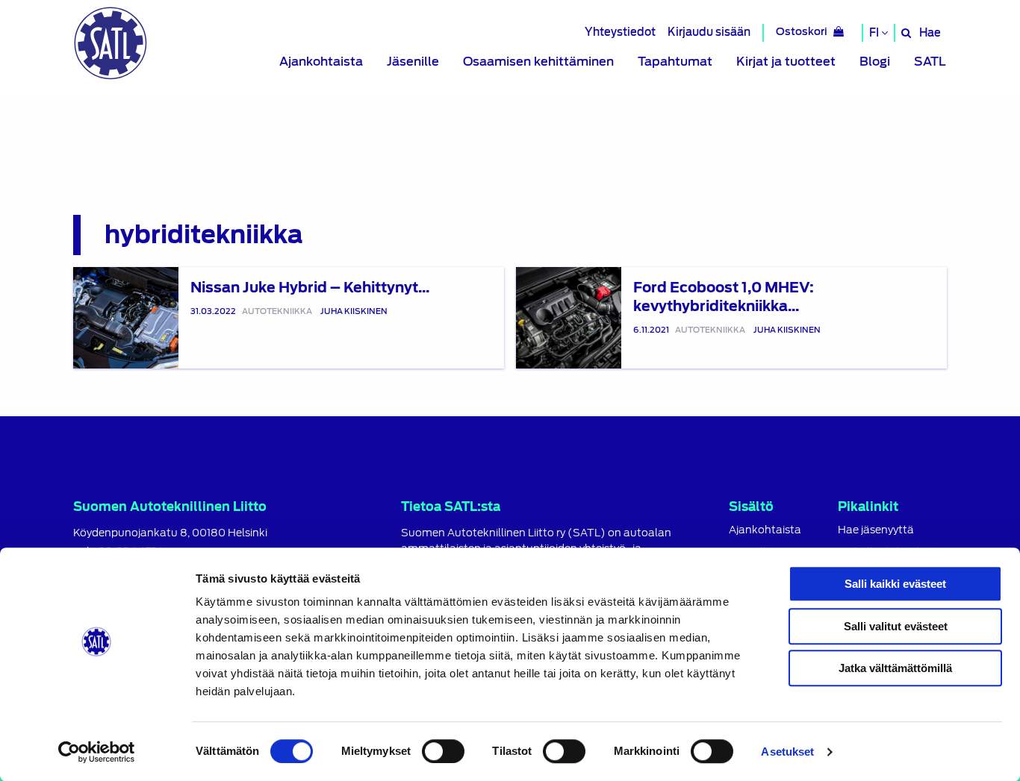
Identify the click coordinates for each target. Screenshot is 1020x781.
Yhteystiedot (620, 32)
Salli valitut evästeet (896, 626)
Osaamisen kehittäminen (538, 61)
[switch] (443, 751)
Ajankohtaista (321, 61)
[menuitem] (321, 62)
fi (875, 32)
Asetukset (787, 751)
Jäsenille (413, 61)
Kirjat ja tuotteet (786, 61)
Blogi (874, 61)
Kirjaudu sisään (709, 32)
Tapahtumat (675, 61)
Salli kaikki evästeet (895, 583)
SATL (930, 61)
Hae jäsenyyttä (876, 530)
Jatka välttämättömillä (895, 668)
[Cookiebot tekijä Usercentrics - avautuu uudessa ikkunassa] (96, 752)
